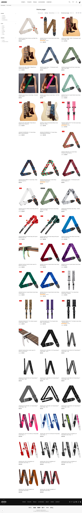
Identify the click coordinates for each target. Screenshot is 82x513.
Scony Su (47, 511)
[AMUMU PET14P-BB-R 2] (28, 168)
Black (3, 25)
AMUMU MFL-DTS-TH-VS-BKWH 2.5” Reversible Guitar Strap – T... (69, 434)
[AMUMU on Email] (70, 501)
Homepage (3, 5)
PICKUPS (3, 17)
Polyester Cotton (5, 41)
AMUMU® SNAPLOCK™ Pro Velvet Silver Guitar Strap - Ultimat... (69, 293)
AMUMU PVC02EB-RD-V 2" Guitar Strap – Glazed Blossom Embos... (48, 133)
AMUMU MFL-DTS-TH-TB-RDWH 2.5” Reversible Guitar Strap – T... (26, 462)
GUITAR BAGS (41, 501)
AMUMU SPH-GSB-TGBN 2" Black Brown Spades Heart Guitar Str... (27, 123)
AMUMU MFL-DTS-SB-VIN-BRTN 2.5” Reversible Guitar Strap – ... (26, 490)
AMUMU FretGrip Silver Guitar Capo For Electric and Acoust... (27, 351)
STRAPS (3, 15)
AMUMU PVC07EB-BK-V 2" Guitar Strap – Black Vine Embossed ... (27, 133)
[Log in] (76, 2)
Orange (3, 31)
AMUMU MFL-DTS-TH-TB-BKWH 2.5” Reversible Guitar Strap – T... (47, 462)
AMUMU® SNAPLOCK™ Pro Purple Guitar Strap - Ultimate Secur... (49, 322)
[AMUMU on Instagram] (76, 501)
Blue (3, 32)
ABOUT (47, 501)
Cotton (3, 40)
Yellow (3, 30)
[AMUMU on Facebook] (72, 501)
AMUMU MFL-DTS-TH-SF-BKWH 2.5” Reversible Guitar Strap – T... (69, 462)
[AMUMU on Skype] (80, 501)
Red (3, 28)
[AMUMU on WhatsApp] (78, 501)
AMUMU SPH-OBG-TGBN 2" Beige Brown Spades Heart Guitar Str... (27, 68)
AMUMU (44, 510)
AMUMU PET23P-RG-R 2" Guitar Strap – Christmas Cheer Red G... (48, 180)
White (3, 27)
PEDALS (3, 18)
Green (3, 34)
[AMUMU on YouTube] (74, 501)
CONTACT (58, 501)
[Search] (69, 2)
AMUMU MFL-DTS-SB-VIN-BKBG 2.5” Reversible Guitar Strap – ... (48, 490)
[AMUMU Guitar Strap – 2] (50, 55)
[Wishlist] (73, 2)
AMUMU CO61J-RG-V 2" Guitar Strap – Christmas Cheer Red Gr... (69, 152)
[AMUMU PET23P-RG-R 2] (50, 168)
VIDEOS (52, 501)
